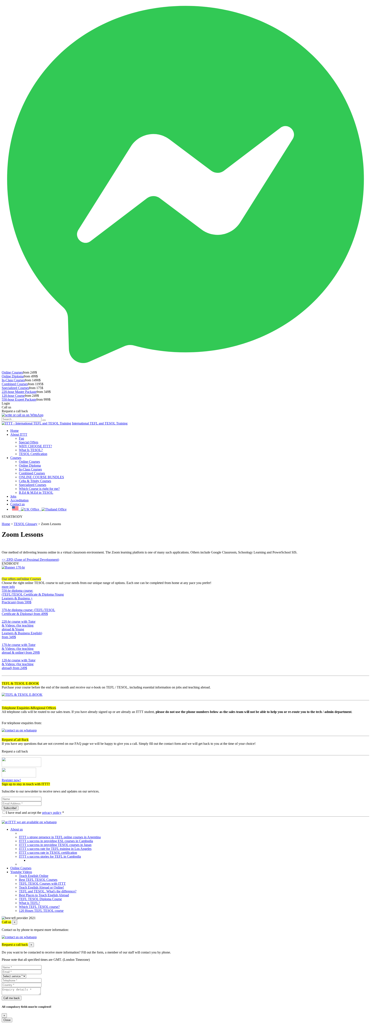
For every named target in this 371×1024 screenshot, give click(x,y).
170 (4, 656)
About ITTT (18, 434)
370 (4, 617)
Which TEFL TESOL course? (39, 907)
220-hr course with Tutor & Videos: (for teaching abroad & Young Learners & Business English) (22, 629)
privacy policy (51, 812)
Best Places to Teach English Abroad (44, 895)
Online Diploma (13, 376)
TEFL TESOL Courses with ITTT (42, 883)
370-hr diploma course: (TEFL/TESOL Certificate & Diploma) (28, 612)
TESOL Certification (33, 454)
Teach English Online (33, 876)
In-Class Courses (13, 380)
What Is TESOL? (31, 450)
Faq (21, 438)
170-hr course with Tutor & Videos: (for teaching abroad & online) (21, 648)
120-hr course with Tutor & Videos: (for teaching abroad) (18, 664)
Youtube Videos (21, 872)
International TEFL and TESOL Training (100, 423)
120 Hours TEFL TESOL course (41, 910)
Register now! (11, 780)
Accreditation (19, 500)
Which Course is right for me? (39, 489)
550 (4, 606)
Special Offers (28, 442)
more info (8, 587)
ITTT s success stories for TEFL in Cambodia (50, 856)
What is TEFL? (29, 903)
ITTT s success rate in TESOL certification (48, 852)
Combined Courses (15, 384)
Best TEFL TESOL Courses (38, 879)
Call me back (11, 998)
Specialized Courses (15, 388)
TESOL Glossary (25, 524)
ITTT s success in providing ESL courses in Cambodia (56, 841)
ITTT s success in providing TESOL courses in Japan (55, 845)
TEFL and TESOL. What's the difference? (47, 891)
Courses (15, 458)
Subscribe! (10, 808)
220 (4, 641)
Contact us (17, 504)
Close (7, 1020)
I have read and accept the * (35, 812)
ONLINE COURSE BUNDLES (41, 477)
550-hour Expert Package (19, 399)
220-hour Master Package (19, 392)
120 (4, 672)
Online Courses (12, 372)
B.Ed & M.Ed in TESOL (36, 492)
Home (14, 430)
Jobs (13, 496)
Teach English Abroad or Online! (41, 887)
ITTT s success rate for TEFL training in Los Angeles (55, 849)
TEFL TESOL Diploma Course (40, 899)
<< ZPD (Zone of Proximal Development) (30, 559)
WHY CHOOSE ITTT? (35, 446)
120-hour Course (13, 395)
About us (16, 829)
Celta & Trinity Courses (35, 481)
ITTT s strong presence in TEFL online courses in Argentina (60, 837)
